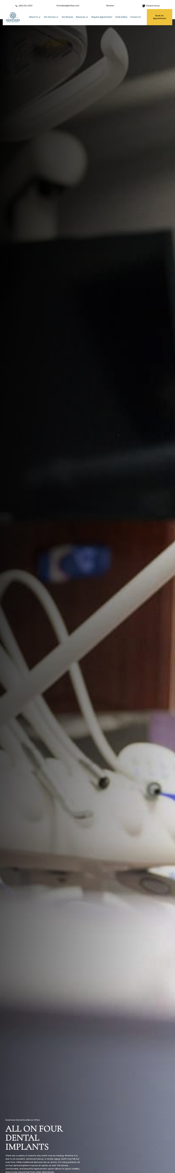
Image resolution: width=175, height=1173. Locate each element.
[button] (39, 17)
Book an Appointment (159, 17)
